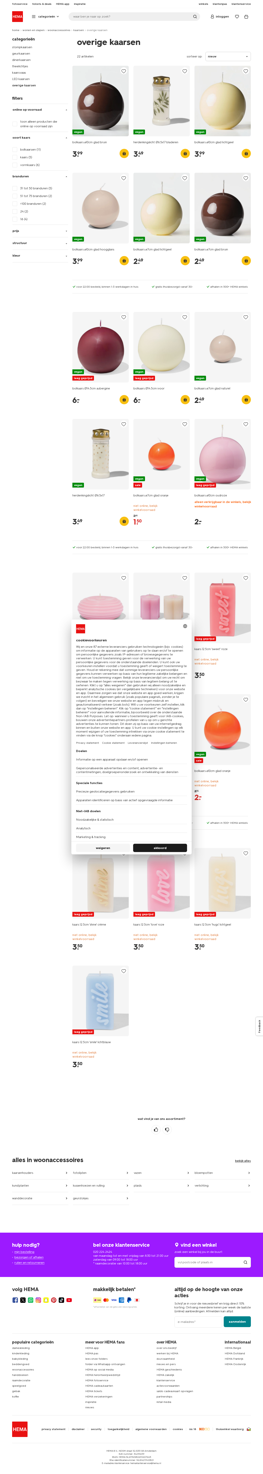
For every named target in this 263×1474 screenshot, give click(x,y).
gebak (16, 1391)
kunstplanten (20, 1185)
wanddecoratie (22, 1198)
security (96, 1429)
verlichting (202, 1185)
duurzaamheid (166, 1358)
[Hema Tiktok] (61, 1300)
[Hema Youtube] (69, 1300)
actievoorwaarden (168, 1385)
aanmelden (237, 1321)
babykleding (20, 1358)
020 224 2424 (102, 1252)
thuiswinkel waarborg (230, 1429)
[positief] (156, 1129)
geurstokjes (80, 1198)
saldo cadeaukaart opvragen (175, 1391)
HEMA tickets (93, 1391)
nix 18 (192, 1429)
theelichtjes (20, 66)
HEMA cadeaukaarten (99, 1385)
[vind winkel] (245, 1262)
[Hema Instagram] (38, 1300)
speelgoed (19, 1385)
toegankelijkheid (118, 1429)
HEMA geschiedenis (169, 1369)
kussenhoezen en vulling (89, 1185)
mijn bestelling (24, 1252)
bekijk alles (243, 1161)
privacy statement (53, 1429)
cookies (178, 1429)
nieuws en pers (166, 1364)
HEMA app (92, 1348)
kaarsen (78, 30)
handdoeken (20, 1375)
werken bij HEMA (167, 1353)
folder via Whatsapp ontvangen (105, 1364)
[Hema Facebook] (15, 1300)
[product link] (100, 101)
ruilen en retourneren (29, 1262)
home (15, 30)
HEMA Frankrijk (234, 1358)
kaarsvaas (19, 72)
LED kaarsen (21, 79)
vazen (138, 1173)
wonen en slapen (33, 30)
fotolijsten (79, 1173)
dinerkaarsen (21, 60)
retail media (164, 1402)
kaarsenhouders (22, 1173)
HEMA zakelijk (165, 1375)
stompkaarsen (22, 47)
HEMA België (233, 1348)
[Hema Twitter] (23, 1300)
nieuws (89, 1407)
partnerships (164, 1396)
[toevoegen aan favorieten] (124, 71)
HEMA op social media (99, 1369)
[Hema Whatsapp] (30, 1300)
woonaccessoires (59, 30)
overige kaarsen (24, 85)
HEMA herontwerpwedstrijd (102, 1375)
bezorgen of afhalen (29, 1257)
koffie (15, 1396)
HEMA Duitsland (235, 1353)
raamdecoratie (21, 1380)
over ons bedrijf (167, 1348)
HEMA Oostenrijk (235, 1364)
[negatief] (167, 1129)
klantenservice (166, 1380)
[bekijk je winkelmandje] (246, 16)
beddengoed (20, 1364)
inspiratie (90, 1402)
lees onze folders (96, 1358)
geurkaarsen (21, 53)
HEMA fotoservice (96, 1380)
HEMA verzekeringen (98, 1396)
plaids (138, 1185)
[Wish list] (237, 16)
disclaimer (78, 1429)
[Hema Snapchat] (46, 1300)
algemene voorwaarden (151, 1429)
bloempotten (204, 1173)
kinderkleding (20, 1353)
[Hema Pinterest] (53, 1300)
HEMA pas (91, 1353)
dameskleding (21, 1348)
